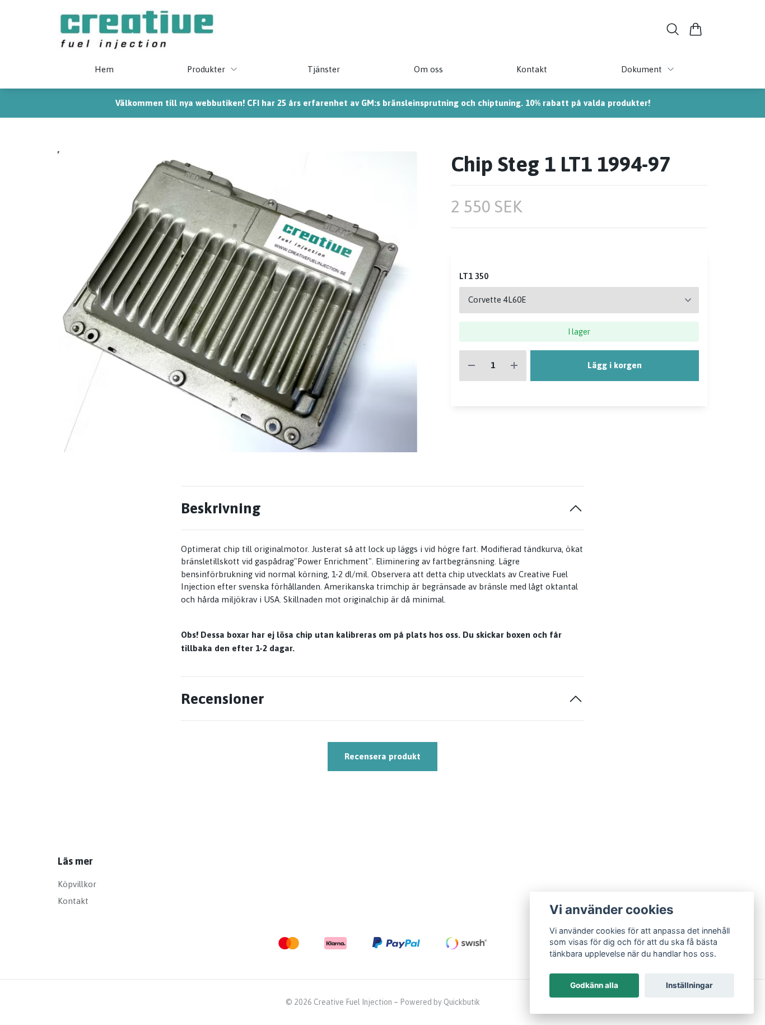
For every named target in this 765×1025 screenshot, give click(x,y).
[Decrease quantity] (471, 366)
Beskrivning (221, 508)
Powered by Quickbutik (440, 1002)
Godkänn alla (594, 985)
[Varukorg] (695, 29)
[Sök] (672, 29)
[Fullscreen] (237, 301)
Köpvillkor (77, 884)
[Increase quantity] (514, 366)
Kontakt (73, 901)
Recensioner (222, 698)
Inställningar (689, 985)
